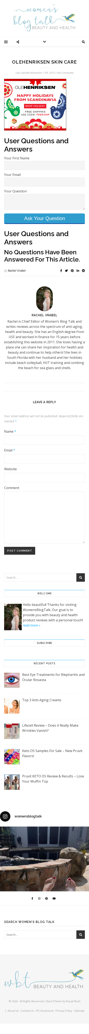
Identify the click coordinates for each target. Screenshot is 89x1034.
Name (10, 431)
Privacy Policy (63, 1011)
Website (10, 469)
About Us (13, 1011)
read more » (31, 625)
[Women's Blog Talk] (44, 17)
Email (9, 450)
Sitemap (79, 1011)
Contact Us (27, 1011)
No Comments (65, 73)
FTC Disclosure (45, 1011)
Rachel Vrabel (17, 270)
